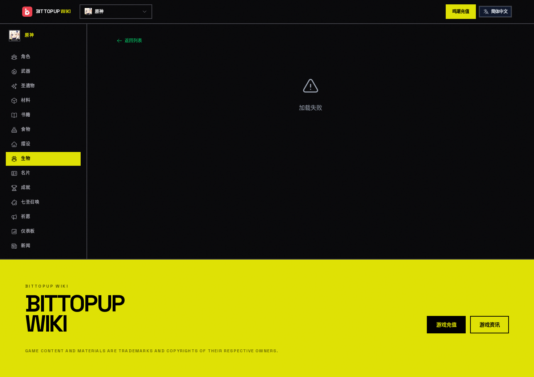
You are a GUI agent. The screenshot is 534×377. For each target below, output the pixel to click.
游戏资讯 (489, 324)
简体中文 (499, 12)
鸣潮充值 (460, 12)
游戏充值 (446, 324)
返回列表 (133, 41)
